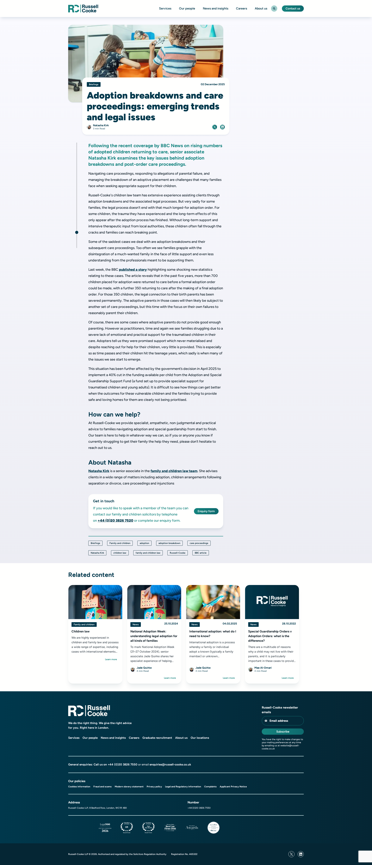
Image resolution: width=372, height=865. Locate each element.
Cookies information (79, 786)
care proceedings (199, 543)
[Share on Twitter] (214, 127)
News (136, 624)
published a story (133, 269)
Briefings (95, 543)
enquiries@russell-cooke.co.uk (170, 764)
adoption (144, 543)
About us (261, 8)
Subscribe (282, 731)
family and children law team (174, 471)
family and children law (148, 552)
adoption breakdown (169, 543)
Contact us (293, 8)
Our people (187, 8)
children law (119, 552)
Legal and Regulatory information (183, 786)
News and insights (215, 8)
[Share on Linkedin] (222, 127)
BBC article (201, 552)
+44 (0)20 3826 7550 (122, 764)
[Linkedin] (301, 854)
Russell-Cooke (177, 552)
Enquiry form (206, 511)
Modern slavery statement (129, 786)
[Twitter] (291, 854)
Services (165, 8)
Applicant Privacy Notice (233, 786)
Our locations (200, 737)
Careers (241, 8)
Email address (279, 720)
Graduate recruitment (157, 737)
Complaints (210, 786)
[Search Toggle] (274, 8)
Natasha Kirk (98, 471)
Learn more (111, 659)
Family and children (119, 543)
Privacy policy (154, 786)
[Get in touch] (76, 232)
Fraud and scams (102, 786)
